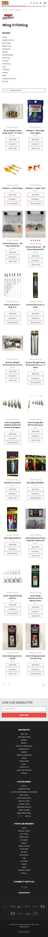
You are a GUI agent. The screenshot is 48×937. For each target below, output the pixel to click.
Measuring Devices (24, 807)
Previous (3, 934)
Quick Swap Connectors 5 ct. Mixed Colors (35, 598)
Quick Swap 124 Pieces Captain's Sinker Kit (35, 539)
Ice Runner (6, 49)
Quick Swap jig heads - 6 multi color (35, 657)
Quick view (12, 139)
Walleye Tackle (24, 801)
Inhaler (5, 52)
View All (5, 81)
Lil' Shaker (6, 70)
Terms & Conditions (24, 755)
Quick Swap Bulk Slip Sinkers (12, 597)
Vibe (4, 67)
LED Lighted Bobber (35, 483)
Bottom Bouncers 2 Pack (35, 306)
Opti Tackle (6, 43)
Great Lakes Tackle (24, 798)
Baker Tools (6, 46)
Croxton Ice (6, 64)
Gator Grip (6, 58)
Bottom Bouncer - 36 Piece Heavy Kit (12, 244)
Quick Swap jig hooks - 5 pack (12, 657)
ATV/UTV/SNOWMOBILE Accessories (24, 792)
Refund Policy (24, 749)
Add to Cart (13, 148)
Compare (11, 144)
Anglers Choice (8, 40)
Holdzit (4, 73)
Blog (24, 764)
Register (28, 770)
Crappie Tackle (24, 804)
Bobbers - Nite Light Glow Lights (35, 131)
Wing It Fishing (7, 55)
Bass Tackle (24, 795)
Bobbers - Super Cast (35, 188)
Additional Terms (24, 737)
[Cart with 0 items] (40, 3)
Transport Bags (24, 789)
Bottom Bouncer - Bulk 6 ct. (12, 306)
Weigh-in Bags (24, 810)
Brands (24, 740)
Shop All (24, 786)
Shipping (24, 752)
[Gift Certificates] (37, 3)
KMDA (4, 75)
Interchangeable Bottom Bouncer (35, 423)
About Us (24, 734)
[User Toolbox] (34, 3)
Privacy (24, 743)
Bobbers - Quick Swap (13, 188)
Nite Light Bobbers (12, 538)
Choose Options (12, 203)
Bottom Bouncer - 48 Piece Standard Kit (35, 248)
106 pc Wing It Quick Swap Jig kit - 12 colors (12, 131)
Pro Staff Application (24, 746)
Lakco (4, 37)
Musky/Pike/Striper (24, 813)
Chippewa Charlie (9, 78)
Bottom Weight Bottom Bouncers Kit (12, 363)
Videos (24, 758)
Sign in (19, 770)
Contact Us (24, 767)
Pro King (5, 61)
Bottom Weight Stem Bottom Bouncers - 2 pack (35, 364)
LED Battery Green (12, 483)
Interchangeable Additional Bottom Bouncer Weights (12, 425)
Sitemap (24, 773)
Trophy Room (24, 761)
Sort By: (6, 90)
